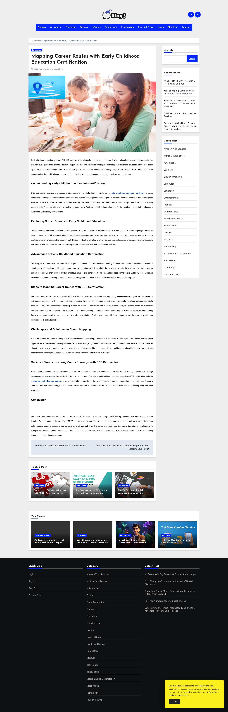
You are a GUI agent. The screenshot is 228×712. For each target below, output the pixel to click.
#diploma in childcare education (48, 69)
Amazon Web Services (175, 148)
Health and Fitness (173, 218)
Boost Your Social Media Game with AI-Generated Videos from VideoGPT (180, 103)
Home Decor (170, 225)
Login (161, 27)
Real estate (111, 27)
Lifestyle (96, 27)
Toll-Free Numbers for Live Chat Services (165, 600)
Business (42, 27)
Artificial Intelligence (174, 155)
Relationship (127, 27)
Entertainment (171, 197)
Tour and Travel (146, 27)
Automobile (55, 27)
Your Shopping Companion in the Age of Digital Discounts (179, 92)
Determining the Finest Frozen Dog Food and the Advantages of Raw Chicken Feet (180, 126)
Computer (169, 183)
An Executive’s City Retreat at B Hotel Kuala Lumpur (179, 82)
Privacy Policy (35, 595)
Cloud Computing (173, 176)
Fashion (84, 27)
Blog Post (173, 27)
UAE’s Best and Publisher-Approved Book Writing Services (132, 493)
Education (70, 27)
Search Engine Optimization (178, 253)
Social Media (170, 260)
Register (186, 27)
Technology (169, 267)
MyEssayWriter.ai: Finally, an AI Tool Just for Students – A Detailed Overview (91, 493)
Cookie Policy (183, 695)
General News (171, 211)
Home (34, 40)
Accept (174, 701)
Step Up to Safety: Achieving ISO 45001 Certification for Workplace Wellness (50, 493)
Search (168, 50)
